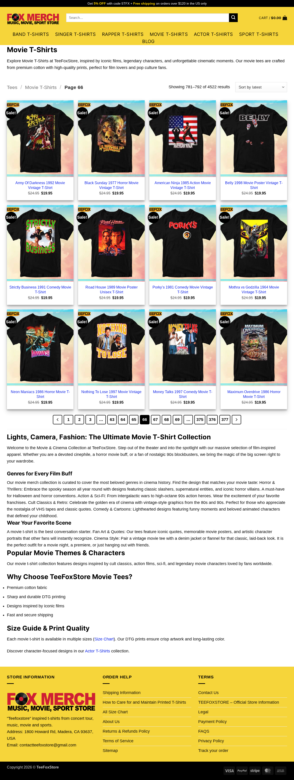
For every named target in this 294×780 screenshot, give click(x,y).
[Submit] (233, 17)
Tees (12, 87)
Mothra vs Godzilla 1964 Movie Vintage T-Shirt (254, 289)
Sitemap (110, 750)
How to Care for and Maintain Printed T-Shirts (144, 702)
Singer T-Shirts (75, 34)
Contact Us (208, 692)
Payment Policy (212, 721)
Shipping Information (122, 692)
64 (123, 419)
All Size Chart (115, 712)
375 (199, 419)
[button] (273, 17)
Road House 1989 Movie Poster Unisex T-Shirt (111, 289)
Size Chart (104, 639)
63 (112, 419)
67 (155, 419)
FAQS (203, 731)
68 (166, 419)
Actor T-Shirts (213, 34)
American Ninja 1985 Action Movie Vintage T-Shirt (183, 185)
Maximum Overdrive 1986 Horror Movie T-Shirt (253, 394)
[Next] (236, 419)
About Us (111, 721)
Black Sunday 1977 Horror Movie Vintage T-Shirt (112, 185)
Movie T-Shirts (169, 34)
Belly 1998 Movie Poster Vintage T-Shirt (254, 185)
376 (212, 419)
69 (177, 419)
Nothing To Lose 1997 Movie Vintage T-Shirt (111, 394)
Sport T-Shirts (259, 34)
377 (224, 419)
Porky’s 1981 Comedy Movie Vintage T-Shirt (183, 289)
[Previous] (57, 419)
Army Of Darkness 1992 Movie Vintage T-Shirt (40, 185)
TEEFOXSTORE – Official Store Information (238, 702)
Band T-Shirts (31, 34)
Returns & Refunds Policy (126, 731)
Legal (203, 712)
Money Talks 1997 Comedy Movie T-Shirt (182, 394)
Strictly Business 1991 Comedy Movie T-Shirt (40, 289)
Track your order (213, 750)
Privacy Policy (211, 741)
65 (134, 419)
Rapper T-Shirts (123, 34)
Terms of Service (118, 741)
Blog (148, 41)
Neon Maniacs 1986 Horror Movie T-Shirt (40, 394)
